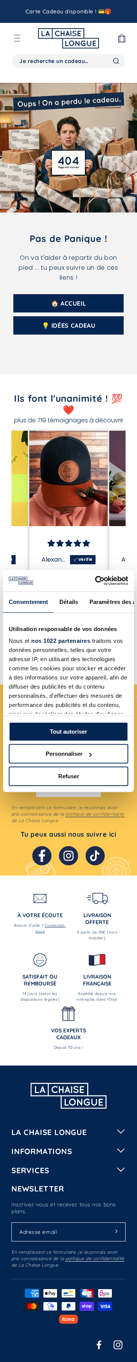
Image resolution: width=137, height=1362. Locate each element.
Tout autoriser (68, 731)
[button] (17, 38)
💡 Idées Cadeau (69, 325)
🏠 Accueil (68, 303)
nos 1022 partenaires (60, 641)
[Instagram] (68, 855)
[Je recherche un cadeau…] (116, 61)
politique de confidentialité (94, 814)
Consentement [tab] (28, 602)
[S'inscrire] (116, 1231)
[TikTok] (95, 855)
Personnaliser (64, 753)
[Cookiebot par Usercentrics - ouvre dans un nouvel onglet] (96, 581)
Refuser (68, 776)
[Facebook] (42, 855)
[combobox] (68, 61)
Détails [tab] (68, 602)
